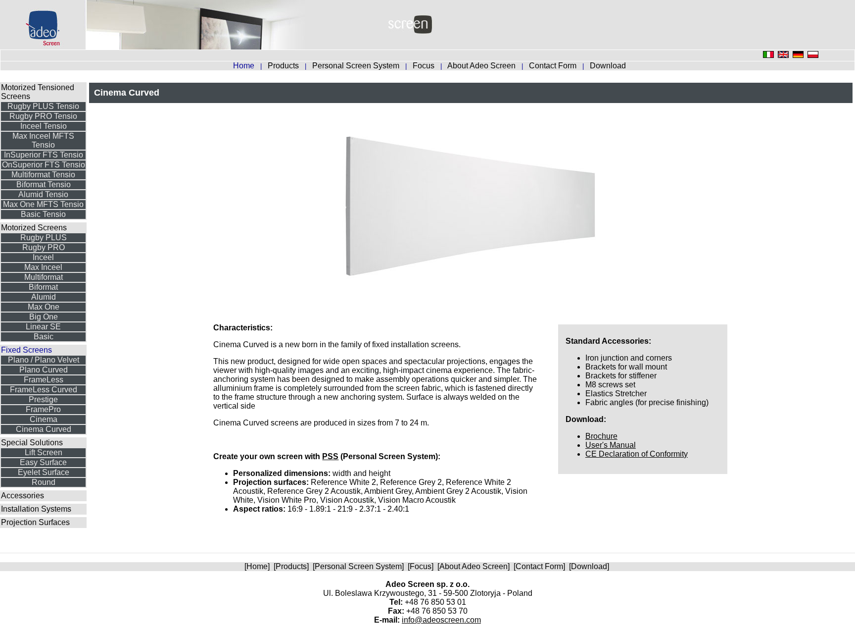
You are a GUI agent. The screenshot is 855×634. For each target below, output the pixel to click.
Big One (43, 317)
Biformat (43, 287)
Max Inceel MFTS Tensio (43, 140)
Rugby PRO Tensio (43, 116)
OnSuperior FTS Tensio (43, 164)
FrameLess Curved (43, 389)
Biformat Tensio (43, 184)
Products (284, 65)
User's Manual (610, 445)
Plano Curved (43, 370)
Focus (424, 65)
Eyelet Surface (43, 472)
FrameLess (43, 379)
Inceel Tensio (43, 126)
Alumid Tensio (43, 194)
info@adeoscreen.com (441, 620)
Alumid (43, 297)
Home (257, 566)
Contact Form (553, 65)
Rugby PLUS (43, 237)
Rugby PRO (43, 247)
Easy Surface (43, 462)
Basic (43, 336)
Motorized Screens (34, 227)
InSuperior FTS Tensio (43, 155)
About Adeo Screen (482, 65)
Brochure (601, 436)
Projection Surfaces (35, 522)
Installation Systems (36, 509)
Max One (43, 307)
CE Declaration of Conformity (636, 454)
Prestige (43, 399)
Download (608, 65)
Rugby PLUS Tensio (43, 106)
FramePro (43, 409)
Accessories (22, 495)
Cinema (43, 419)
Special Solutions (32, 442)
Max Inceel (43, 267)
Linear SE (43, 326)
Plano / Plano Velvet (43, 360)
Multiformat (43, 277)
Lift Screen (43, 452)
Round (43, 482)
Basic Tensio (43, 214)
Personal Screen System (356, 65)
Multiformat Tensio (43, 174)
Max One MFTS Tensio (43, 204)
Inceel (43, 257)
